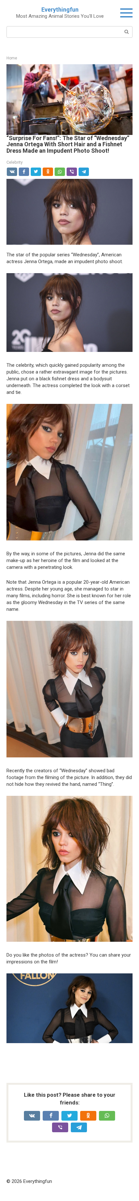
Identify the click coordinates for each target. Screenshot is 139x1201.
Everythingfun (60, 9)
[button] (69, 98)
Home (11, 58)
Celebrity (14, 162)
